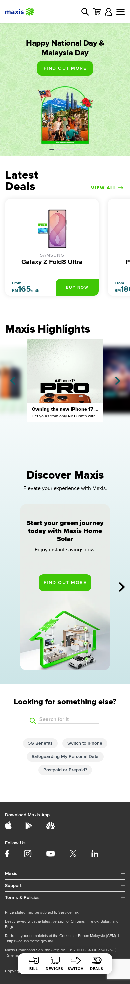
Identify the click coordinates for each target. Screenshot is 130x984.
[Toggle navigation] (120, 12)
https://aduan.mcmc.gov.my (30, 941)
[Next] (118, 381)
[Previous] (13, 381)
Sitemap (14, 955)
